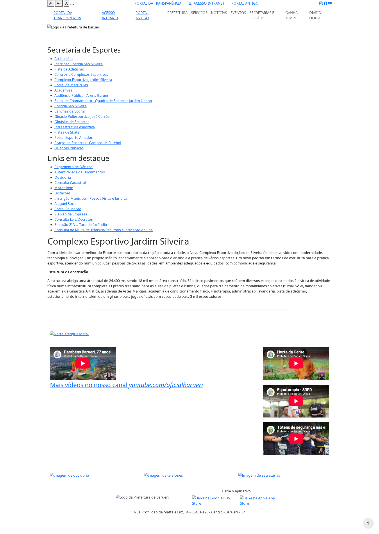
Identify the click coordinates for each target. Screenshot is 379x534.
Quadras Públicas (69, 148)
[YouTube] (330, 3)
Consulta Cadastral (70, 182)
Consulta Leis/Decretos (73, 219)
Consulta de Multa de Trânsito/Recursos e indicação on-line (103, 229)
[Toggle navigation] (50, 32)
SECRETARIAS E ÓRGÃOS (262, 15)
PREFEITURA (177, 12)
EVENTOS (238, 12)
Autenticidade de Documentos (79, 172)
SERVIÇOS (199, 12)
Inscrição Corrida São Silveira (78, 64)
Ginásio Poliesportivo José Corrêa (82, 116)
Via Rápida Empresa (70, 214)
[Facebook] (325, 3)
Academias (63, 90)
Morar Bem (63, 187)
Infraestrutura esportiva (74, 127)
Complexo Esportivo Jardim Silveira (83, 79)
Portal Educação (67, 208)
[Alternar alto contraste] (72, 4)
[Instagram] (321, 3)
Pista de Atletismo (69, 69)
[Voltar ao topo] (368, 523)
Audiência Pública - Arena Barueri (81, 95)
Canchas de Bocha (69, 111)
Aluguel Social (65, 203)
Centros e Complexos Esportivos (81, 74)
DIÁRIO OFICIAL (315, 15)
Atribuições (63, 58)
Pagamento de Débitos (73, 166)
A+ (59, 3)
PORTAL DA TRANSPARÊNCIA (157, 3)
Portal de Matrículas (71, 85)
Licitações (62, 193)
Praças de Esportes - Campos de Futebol (87, 142)
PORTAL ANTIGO (245, 3)
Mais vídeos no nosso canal (126, 385)
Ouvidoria (62, 177)
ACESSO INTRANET (209, 3)
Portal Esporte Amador (73, 137)
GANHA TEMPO (291, 15)
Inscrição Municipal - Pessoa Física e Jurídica (90, 198)
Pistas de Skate (66, 132)
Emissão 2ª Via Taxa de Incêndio (80, 224)
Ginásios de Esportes (71, 121)
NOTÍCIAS (219, 12)
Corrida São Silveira (70, 106)
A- (50, 3)
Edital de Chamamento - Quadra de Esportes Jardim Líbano (103, 100)
